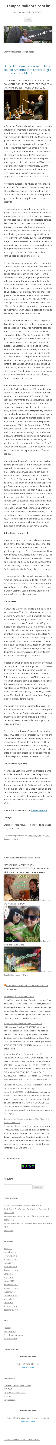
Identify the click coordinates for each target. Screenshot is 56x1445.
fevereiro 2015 (10, 1306)
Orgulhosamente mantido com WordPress (22, 1439)
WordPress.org (10, 1338)
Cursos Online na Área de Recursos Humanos (28, 1417)
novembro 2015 (11, 1288)
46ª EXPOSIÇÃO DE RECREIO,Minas (19, 996)
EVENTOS (8, 1389)
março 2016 (9, 1281)
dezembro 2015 (11, 1284)
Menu (28, 20)
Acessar (7, 1327)
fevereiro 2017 (10, 1266)
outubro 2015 (10, 1291)
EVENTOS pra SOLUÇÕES (15, 1392)
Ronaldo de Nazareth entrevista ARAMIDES (23, 1205)
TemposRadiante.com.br (28, 6)
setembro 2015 (10, 1295)
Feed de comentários (13, 1335)
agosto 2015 (9, 1299)
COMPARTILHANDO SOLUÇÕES (17, 1385)
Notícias (7, 1396)
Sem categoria (34, 835)
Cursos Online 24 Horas (28, 1363)
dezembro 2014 (11, 1309)
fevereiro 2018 (10, 1255)
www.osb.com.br (39, 810)
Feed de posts (10, 1331)
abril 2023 (8, 1248)
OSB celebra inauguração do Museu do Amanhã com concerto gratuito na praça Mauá (28, 69)
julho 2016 (8, 1273)
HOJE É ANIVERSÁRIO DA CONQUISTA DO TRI (23, 1023)
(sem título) (8, 1230)
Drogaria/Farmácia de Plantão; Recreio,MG (23, 1054)
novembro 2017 (11, 1259)
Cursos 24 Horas (28, 1367)
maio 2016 (8, 1277)
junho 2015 (8, 1302)
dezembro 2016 (11, 1270)
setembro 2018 (10, 1252)
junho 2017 (8, 1263)
